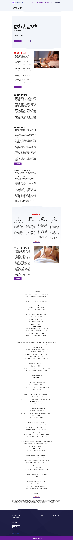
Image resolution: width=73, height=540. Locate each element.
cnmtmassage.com (16, 533)
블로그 (52, 2)
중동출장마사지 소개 (20, 53)
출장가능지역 (57, 2)
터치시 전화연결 (37, 538)
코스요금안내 (47, 2)
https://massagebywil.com (44, 520)
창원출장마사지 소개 (40, 2)
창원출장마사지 (19, 2)
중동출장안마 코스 (36, 214)
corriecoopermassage (43, 517)
